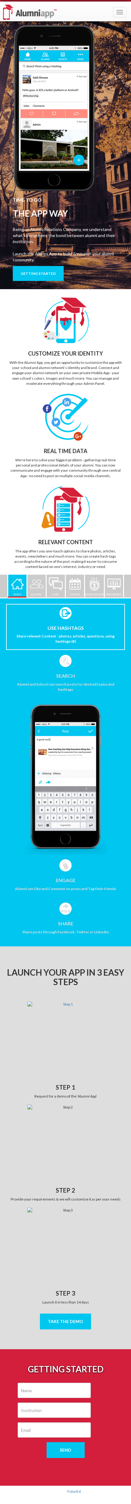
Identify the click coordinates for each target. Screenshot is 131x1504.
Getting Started (38, 273)
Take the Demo (65, 1321)
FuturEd (74, 1491)
